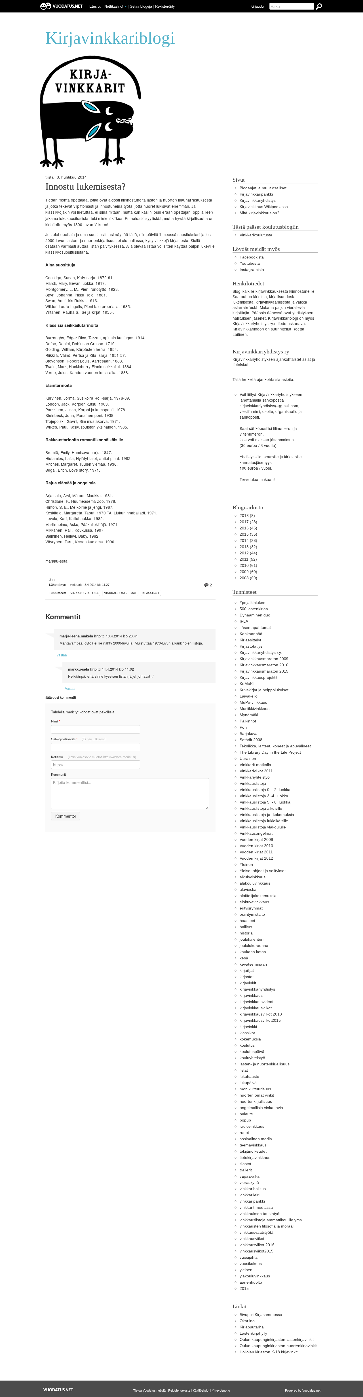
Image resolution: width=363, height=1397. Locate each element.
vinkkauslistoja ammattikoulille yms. (271, 1220)
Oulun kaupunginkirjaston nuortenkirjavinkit (278, 1346)
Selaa (141, 6)
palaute (246, 1114)
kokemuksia (250, 1039)
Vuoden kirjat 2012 (256, 858)
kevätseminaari (253, 964)
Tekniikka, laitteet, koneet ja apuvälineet (275, 746)
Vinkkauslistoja (84, 593)
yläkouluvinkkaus (255, 1276)
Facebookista (252, 257)
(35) (248, 534)
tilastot (245, 1164)
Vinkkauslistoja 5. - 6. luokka (265, 802)
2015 (244, 1288)
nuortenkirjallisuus (256, 1101)
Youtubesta (250, 263)
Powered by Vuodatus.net (302, 1390)
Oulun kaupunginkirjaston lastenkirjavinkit (277, 1339)
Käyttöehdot (201, 1390)
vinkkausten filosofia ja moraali (267, 1226)
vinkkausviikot (252, 1239)
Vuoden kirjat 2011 (256, 852)
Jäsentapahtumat (255, 628)
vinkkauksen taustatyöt (260, 1214)
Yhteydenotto (221, 1390)
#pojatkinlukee (252, 603)
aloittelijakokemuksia (258, 896)
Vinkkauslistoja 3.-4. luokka (264, 796)
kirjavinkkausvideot (256, 1002)
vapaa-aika (249, 1176)
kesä (244, 958)
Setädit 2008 (251, 740)
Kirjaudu (257, 6)
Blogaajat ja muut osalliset (263, 188)
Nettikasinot (113, 6)
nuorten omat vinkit (257, 1095)
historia (246, 933)
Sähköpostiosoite (79, 739)
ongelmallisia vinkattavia (261, 1108)
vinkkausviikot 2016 (257, 1245)
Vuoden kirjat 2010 (256, 846)
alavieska (248, 889)
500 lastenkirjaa (254, 609)
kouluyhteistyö (252, 1058)
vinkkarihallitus (253, 1189)
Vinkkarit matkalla (255, 765)
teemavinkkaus (253, 1145)
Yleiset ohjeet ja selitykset (263, 871)
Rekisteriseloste (179, 1390)
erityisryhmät (251, 908)
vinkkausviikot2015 (256, 1251)
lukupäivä (248, 1083)
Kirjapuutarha (252, 1327)
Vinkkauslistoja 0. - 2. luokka (265, 790)
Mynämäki (249, 715)
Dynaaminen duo (255, 615)
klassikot (150, 593)
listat (244, 1070)
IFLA (244, 621)
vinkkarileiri (249, 1195)
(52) (248, 559)
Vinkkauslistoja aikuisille (261, 808)
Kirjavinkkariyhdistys (258, 200)
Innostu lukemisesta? (85, 186)
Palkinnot (248, 721)
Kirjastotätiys (251, 646)
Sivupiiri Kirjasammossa (261, 1315)
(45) (248, 528)
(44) (248, 553)
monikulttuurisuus (255, 1089)
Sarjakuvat (249, 734)
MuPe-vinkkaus (253, 702)
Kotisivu (93, 756)
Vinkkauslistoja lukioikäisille (264, 821)
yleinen (246, 1270)
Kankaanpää (251, 634)
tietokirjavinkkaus (255, 1158)
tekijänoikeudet (253, 1151)
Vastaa (61, 654)
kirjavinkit (248, 983)
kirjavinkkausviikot (256, 1008)
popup (245, 1120)
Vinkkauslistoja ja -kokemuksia (267, 815)
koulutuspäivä (252, 1052)
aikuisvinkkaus (252, 877)
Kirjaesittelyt (250, 640)
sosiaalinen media (256, 1139)
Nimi (55, 721)
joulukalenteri (251, 939)
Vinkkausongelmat (120, 593)
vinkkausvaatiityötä (256, 1232)
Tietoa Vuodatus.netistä (149, 1390)
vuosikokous (251, 1264)
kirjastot (247, 977)
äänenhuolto (251, 1282)
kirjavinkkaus (251, 995)
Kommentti (59, 774)
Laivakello (249, 696)
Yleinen (246, 864)
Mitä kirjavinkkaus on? (259, 213)
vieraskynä (249, 1182)
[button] (125, 6)
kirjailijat (247, 970)
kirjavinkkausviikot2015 (260, 1020)
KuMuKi (247, 684)
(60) (248, 572)
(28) (248, 522)
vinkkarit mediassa (256, 1207)
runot (244, 1133)
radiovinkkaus (252, 1126)
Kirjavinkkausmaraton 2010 (264, 665)
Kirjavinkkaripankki (256, 194)
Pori (243, 727)
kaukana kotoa (253, 952)
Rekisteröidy (165, 6)
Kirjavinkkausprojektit (258, 677)
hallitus (246, 927)
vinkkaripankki (252, 1201)
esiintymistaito (252, 914)
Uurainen (248, 758)
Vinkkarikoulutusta (256, 235)
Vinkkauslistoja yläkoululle (263, 827)
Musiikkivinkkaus (254, 709)
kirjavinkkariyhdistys (257, 989)
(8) (247, 516)
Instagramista (252, 270)
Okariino (247, 1321)
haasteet (247, 921)
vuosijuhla (249, 1257)
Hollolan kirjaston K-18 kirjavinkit (268, 1352)
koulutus (247, 1045)
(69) (248, 578)
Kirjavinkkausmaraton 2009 (264, 659)
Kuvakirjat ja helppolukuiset (264, 690)
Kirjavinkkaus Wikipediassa (264, 207)
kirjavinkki (248, 1027)
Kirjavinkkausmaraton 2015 (264, 671)
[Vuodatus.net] (58, 1390)
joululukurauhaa (254, 946)
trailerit (246, 1170)
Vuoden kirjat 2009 (256, 840)
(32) (248, 547)
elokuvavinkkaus (254, 902)
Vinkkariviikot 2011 (256, 771)
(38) (248, 541)
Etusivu (95, 6)
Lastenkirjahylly (253, 1333)
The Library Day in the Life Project (270, 752)
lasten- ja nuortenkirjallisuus (265, 1064)
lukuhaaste (249, 1076)
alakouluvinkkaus (255, 883)
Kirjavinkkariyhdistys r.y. (261, 652)
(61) (248, 565)
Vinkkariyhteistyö (255, 777)
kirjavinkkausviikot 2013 (261, 1014)
